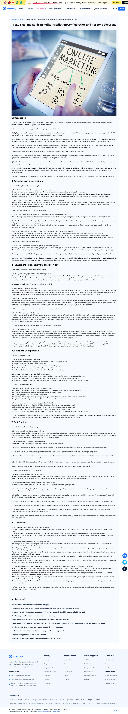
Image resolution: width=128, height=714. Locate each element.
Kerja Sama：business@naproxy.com (22, 679)
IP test (20, 700)
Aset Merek (108, 668)
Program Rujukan (49, 668)
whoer (62, 700)
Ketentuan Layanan (111, 675)
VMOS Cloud (80, 700)
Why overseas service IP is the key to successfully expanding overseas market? (40, 620)
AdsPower (12, 700)
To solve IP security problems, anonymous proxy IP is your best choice (37, 627)
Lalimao (97, 700)
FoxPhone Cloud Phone (70, 703)
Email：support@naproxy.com (20, 676)
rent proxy (72, 495)
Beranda (14, 20)
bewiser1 (58, 703)
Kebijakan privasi (44, 712)
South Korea (68, 672)
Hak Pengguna (109, 683)
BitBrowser (53, 700)
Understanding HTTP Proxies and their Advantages (30, 605)
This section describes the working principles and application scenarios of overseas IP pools (45, 608)
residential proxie (50, 409)
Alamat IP (47, 676)
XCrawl (27, 700)
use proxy (16, 443)
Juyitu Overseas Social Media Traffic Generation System (26, 703)
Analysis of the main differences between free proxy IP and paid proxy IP (38, 631)
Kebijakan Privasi (110, 679)
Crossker (49, 703)
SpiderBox (70, 700)
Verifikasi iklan (89, 664)
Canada (66, 664)
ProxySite (47, 684)
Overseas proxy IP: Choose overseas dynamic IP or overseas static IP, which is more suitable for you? (48, 612)
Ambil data (87, 660)
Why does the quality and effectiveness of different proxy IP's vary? (36, 638)
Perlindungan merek (90, 676)
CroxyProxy (47, 680)
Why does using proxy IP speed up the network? (29, 635)
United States (68, 660)
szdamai (91, 703)
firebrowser (43, 700)
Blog (21, 20)
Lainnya (66, 680)
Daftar (122, 9)
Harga (45, 664)
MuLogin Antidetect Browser (106, 703)
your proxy (53, 393)
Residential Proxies (50, 672)
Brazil (66, 668)
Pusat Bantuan (109, 660)
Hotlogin (89, 700)
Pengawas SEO (89, 668)
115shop (83, 703)
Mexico (66, 676)
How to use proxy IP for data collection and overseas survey (33, 616)
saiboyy (34, 700)
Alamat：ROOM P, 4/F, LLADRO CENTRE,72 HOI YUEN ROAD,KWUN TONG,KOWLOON (24, 684)
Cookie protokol (55, 712)
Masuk (115, 9)
